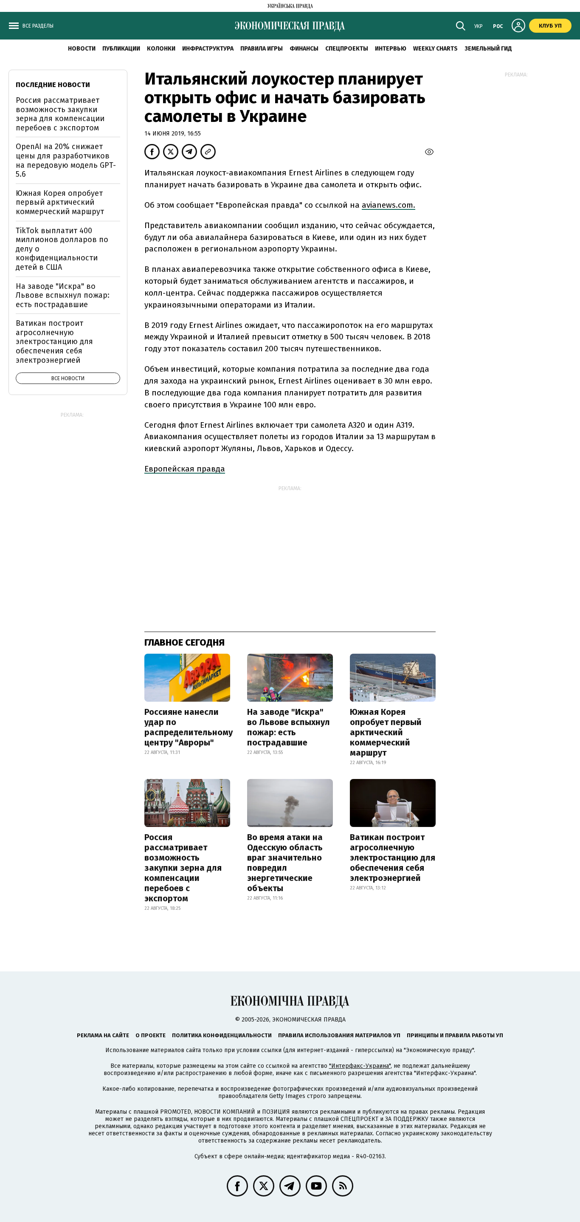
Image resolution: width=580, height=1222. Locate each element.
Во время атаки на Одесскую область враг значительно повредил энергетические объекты (285, 862)
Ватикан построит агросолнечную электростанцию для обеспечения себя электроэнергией (392, 857)
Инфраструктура (208, 48)
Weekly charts (435, 48)
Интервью (390, 48)
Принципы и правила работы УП (455, 1035)
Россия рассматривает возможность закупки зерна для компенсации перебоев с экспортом (183, 867)
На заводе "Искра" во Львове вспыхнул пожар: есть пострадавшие (288, 727)
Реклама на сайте (103, 1035)
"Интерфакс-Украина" (360, 1066)
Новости (82, 48)
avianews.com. (388, 205)
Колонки (161, 48)
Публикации (121, 48)
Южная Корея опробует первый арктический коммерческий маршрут (386, 732)
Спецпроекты (346, 48)
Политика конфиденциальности (222, 1035)
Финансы (304, 48)
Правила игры (261, 48)
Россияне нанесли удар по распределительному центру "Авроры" (188, 727)
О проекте (150, 1035)
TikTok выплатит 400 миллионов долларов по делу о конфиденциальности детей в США (62, 249)
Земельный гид (488, 48)
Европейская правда (184, 469)
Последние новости (53, 85)
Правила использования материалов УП (339, 1035)
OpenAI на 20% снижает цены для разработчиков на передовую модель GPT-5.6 (66, 160)
